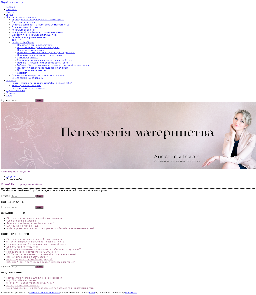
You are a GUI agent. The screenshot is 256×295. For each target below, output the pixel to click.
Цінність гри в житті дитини (22, 247)
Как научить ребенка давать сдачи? (27, 257)
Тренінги (17, 40)
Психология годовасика (30, 50)
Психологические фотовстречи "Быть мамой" (32, 252)
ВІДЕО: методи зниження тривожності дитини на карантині (41, 254)
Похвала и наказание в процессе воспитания (43, 62)
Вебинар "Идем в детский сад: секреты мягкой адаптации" (40, 262)
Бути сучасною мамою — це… (22, 226)
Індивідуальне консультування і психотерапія (38, 19)
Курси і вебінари (15, 90)
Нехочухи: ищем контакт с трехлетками (40, 55)
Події (9, 95)
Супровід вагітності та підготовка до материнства (40, 24)
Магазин (11, 80)
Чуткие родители (27, 57)
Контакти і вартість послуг (21, 17)
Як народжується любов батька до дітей (29, 259)
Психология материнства (31, 70)
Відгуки (10, 93)
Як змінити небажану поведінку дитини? (30, 223)
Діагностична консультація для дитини (34, 35)
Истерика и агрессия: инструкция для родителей (46, 52)
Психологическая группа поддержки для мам (38, 75)
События (22, 73)
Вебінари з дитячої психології (28, 88)
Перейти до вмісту (12, 2)
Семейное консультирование (29, 37)
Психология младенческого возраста (38, 47)
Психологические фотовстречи (35, 45)
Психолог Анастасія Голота (44, 292)
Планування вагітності (24, 22)
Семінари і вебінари (23, 42)
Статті (10, 12)
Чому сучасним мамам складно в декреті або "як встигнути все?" (43, 249)
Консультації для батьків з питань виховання (37, 32)
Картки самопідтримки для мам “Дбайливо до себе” (42, 83)
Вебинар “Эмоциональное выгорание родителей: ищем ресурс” (53, 65)
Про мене (11, 9)
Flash (92, 292)
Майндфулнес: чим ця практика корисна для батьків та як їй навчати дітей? (50, 228)
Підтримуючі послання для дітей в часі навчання (34, 218)
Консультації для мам (24, 30)
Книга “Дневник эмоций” (26, 85)
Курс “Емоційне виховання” (21, 221)
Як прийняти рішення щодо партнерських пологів (35, 241)
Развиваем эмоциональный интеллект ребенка (44, 60)
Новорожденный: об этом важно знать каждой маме (36, 244)
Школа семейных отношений (28, 78)
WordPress (131, 292)
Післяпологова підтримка (26, 27)
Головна (10, 7)
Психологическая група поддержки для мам (42, 68)
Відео (9, 14)
